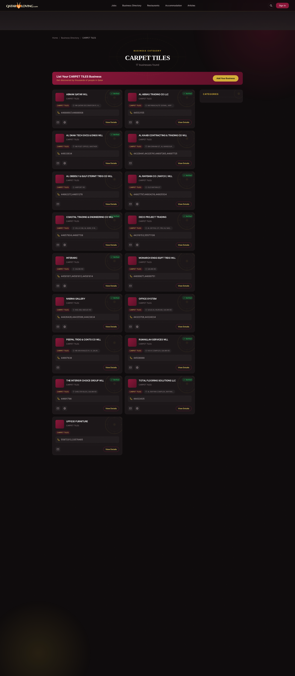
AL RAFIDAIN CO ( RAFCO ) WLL (155, 176)
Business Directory (131, 5)
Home (55, 38)
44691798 (66, 398)
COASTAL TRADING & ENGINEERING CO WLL (89, 217)
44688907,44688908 (72, 112)
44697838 (66, 358)
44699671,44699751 (144, 276)
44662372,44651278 (72, 194)
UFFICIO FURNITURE (77, 421)
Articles (191, 5)
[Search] (271, 5)
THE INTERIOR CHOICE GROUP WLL (85, 380)
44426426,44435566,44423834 (78, 317)
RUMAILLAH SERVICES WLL (153, 339)
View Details (111, 122)
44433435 (139, 398)
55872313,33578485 (72, 439)
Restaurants (153, 5)
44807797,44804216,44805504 (150, 194)
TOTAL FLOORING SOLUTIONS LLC (157, 380)
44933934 (66, 153)
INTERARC (71, 257)
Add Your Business (225, 78)
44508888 (139, 358)
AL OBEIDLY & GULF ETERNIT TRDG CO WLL (89, 176)
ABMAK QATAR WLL (77, 94)
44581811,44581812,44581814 (77, 276)
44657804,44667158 (72, 235)
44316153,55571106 (144, 235)
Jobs (113, 5)
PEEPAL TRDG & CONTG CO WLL (83, 339)
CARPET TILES (63, 105)
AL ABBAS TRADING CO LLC (154, 94)
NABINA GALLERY (75, 298)
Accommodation (173, 5)
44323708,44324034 (145, 317)
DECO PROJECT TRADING (152, 217)
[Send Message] (57, 122)
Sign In (282, 5)
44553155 (139, 112)
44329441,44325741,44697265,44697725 (155, 153)
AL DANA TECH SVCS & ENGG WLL (84, 135)
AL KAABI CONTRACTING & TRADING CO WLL (163, 135)
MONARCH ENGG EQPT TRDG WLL (157, 257)
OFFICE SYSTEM (148, 298)
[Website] (64, 122)
